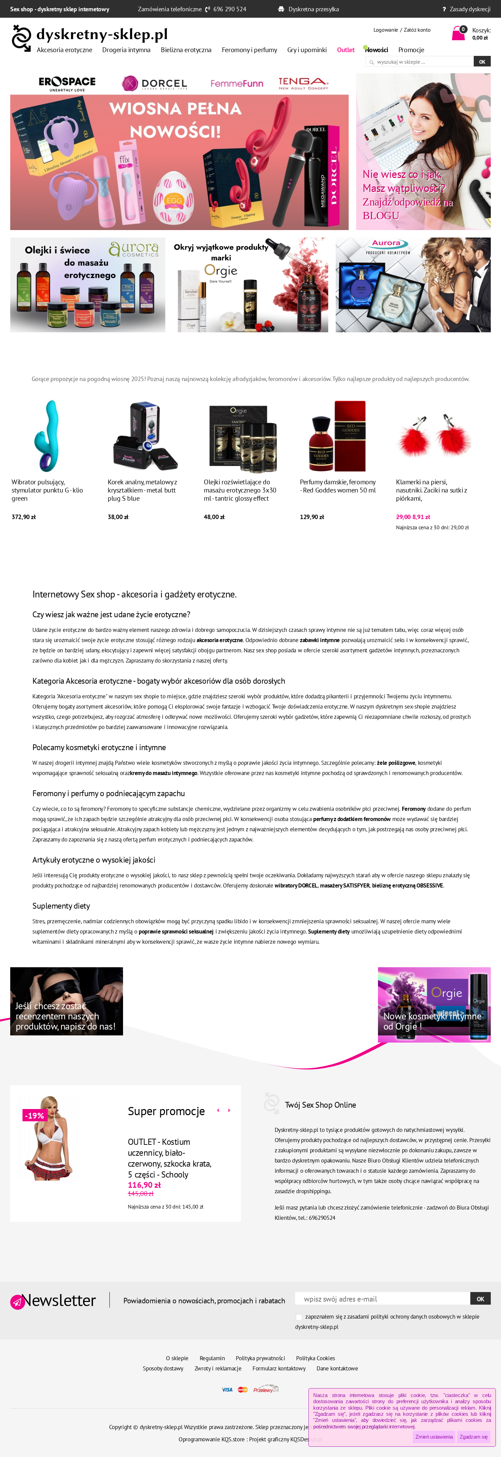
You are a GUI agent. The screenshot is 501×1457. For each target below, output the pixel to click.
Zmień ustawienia (434, 1437)
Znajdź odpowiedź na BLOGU (407, 194)
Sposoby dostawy (163, 1368)
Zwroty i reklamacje (218, 1368)
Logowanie (386, 29)
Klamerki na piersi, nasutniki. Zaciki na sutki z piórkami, (431, 490)
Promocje (411, 49)
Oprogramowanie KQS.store (212, 1439)
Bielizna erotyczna (186, 49)
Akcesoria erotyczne (64, 49)
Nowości (376, 49)
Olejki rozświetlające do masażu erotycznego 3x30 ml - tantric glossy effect (240, 490)
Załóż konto (417, 29)
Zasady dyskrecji (470, 9)
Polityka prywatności (260, 1358)
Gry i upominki (307, 49)
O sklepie (177, 1358)
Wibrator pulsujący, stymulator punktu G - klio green (47, 490)
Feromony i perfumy (249, 49)
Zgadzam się (474, 1437)
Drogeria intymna (126, 49)
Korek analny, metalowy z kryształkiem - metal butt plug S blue (142, 490)
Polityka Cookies (315, 1358)
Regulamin (212, 1358)
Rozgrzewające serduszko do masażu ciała (179, 1147)
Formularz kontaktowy (279, 1368)
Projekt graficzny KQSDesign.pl (285, 1439)
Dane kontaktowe (337, 1368)
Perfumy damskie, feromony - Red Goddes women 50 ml (338, 486)
